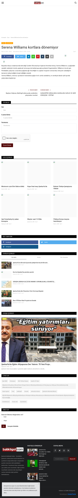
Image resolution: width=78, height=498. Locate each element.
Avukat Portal (72, 494)
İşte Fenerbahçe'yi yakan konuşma (10, 220)
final (13, 391)
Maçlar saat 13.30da (34, 219)
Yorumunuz (4, 122)
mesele (26, 391)
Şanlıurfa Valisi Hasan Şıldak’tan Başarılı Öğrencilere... (43, 477)
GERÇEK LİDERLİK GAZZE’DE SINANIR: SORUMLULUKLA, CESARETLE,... (34, 281)
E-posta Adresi (5, 115)
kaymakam (23, 402)
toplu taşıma (5, 391)
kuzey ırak (15, 402)
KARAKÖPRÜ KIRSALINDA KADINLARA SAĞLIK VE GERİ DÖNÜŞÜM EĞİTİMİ (58, 94)
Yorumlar (6, 102)
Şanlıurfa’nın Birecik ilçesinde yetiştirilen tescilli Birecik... (31, 262)
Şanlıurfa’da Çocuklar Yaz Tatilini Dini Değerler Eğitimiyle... (44, 453)
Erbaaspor (12, 381)
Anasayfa (3, 37)
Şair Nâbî (4, 381)
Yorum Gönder (7, 145)
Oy (3, 426)
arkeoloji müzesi (35, 391)
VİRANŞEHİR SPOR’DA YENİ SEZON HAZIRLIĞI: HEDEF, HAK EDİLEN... (44, 465)
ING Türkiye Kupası (23, 381)
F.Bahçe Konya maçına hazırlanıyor (61, 220)
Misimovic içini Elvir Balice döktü (12, 186)
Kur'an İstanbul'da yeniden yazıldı (23, 272)
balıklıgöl (19, 391)
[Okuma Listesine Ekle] (52, 56)
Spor (8, 37)
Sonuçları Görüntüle (13, 426)
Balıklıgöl (9, 43)
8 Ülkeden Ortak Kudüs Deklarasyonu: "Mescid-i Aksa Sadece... (29, 364)
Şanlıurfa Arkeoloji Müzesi (49, 391)
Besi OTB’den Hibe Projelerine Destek (24, 300)
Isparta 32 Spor (35, 381)
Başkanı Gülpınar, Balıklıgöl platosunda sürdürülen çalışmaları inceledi (21, 94)
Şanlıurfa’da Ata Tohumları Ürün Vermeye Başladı (28, 291)
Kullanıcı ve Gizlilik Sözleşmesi (67, 491)
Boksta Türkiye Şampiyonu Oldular (62, 187)
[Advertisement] (39, 14)
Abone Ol (72, 459)
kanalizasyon (6, 402)
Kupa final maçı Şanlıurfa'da (37, 186)
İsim (2, 107)
